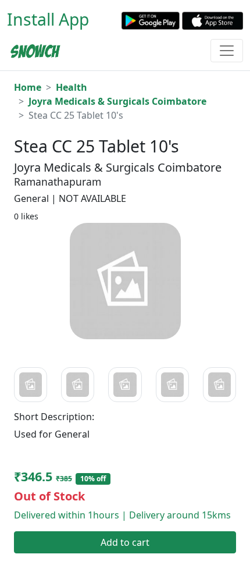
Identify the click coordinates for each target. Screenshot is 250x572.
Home (27, 87)
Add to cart (125, 542)
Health (71, 87)
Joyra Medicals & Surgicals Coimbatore (117, 101)
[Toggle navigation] (226, 50)
